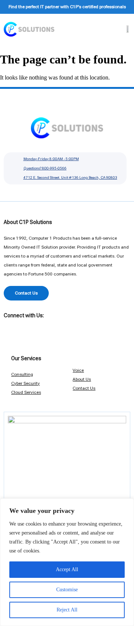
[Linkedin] (22, 326)
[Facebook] (9, 326)
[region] (67, 562)
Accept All (67, 569)
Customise (67, 589)
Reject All (67, 610)
